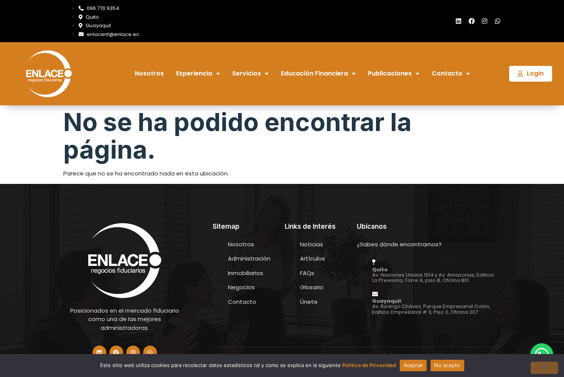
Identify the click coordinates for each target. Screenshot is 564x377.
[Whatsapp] (498, 21)
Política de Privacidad (369, 365)
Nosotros (149, 74)
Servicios (246, 74)
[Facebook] (471, 21)
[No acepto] (544, 368)
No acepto (447, 365)
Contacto (447, 74)
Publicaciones (390, 74)
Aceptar (413, 365)
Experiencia (194, 74)
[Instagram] (485, 21)
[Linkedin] (458, 21)
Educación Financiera (314, 74)
